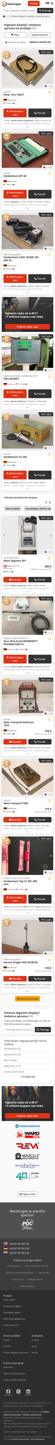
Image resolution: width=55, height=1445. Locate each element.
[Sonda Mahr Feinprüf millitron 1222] (27, 697)
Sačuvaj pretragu (28, 998)
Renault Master (35, 1279)
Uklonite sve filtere (16, 42)
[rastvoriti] (27, 127)
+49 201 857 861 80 (19, 1243)
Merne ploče (13, 508)
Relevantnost (40, 34)
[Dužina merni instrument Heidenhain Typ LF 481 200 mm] (27, 856)
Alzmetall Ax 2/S (12, 1048)
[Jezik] (47, 3)
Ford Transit (18, 1279)
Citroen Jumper (13, 1266)
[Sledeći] (51, 69)
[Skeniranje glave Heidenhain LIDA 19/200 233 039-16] (27, 232)
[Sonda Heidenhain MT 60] (27, 150)
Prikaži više (28, 1076)
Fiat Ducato (43, 1272)
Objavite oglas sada (27, 326)
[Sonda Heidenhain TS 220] (27, 431)
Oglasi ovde (28, 1194)
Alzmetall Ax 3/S (12, 1054)
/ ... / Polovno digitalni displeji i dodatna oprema (29, 16)
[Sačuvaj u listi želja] (49, 92)
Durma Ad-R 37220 (14, 1071)
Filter (16, 34)
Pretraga (46, 10)
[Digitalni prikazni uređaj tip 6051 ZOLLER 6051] (27, 353)
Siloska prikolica (27, 1286)
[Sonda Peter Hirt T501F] (27, 69)
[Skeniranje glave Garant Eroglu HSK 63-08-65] (27, 937)
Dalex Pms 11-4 (12, 1066)
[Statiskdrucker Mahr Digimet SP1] (27, 535)
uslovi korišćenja (37, 1439)
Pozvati (41, 112)
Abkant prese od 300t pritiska (20, 1272)
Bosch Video (10, 1060)
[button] (51, 3)
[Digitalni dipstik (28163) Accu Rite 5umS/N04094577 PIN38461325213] (27, 616)
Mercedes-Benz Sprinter (37, 1266)
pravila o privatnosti (20, 1439)
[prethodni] (4, 69)
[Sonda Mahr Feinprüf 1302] (27, 778)
